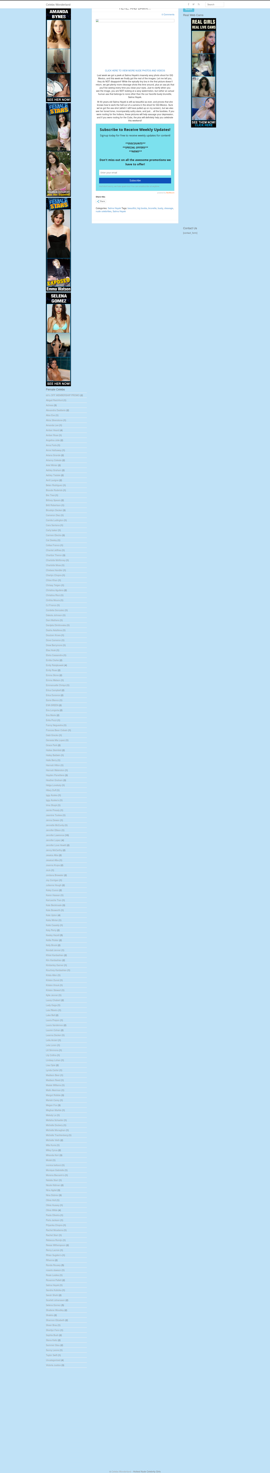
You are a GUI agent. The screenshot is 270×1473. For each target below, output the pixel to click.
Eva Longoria (52, 710)
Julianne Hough (53, 885)
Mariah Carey (52, 1100)
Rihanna (50, 1260)
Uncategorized (53, 1360)
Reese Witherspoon (55, 1245)
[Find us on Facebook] (188, 4)
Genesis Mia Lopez (55, 740)
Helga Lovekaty (53, 785)
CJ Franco (51, 605)
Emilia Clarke (52, 660)
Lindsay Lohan (53, 1060)
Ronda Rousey (53, 1265)
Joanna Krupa (53, 865)
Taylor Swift (51, 1355)
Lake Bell (50, 1015)
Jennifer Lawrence (55, 835)
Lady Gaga (51, 1005)
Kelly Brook (51, 945)
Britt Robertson (53, 505)
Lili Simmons (52, 1050)
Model (49, 1160)
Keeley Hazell (52, 935)
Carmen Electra (53, 535)
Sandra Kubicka (54, 1290)
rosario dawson (53, 1270)
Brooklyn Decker (54, 510)
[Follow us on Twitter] (193, 4)
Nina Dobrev (52, 1195)
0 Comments (168, 14)
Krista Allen (51, 975)
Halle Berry (51, 760)
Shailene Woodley (55, 1310)
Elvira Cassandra (54, 655)
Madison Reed (53, 1080)
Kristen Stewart (53, 990)
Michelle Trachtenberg (57, 1135)
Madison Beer (53, 1075)
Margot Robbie (53, 1095)
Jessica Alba (52, 855)
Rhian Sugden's (54, 1255)
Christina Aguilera (54, 590)
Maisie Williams (53, 1085)
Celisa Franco (53, 545)
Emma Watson (53, 680)
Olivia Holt (51, 1200)
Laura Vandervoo (54, 1025)
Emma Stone (52, 675)
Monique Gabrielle (55, 1170)
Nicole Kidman (53, 1185)
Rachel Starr (52, 1235)
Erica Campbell (53, 690)
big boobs (142, 208)
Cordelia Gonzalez (55, 610)
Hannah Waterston (55, 770)
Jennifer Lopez (53, 840)
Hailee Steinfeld (53, 750)
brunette (152, 208)
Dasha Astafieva (54, 630)
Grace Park (51, 745)
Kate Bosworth (53, 910)
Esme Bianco (52, 700)
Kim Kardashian (54, 960)
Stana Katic (51, 1340)
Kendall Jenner (53, 950)
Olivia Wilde (52, 1210)
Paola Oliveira (53, 1215)
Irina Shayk (51, 805)
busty (160, 208)
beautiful (132, 208)
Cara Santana (53, 525)
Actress (49, 405)
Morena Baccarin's (55, 1175)
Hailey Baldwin (53, 755)
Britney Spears (53, 500)
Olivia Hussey (52, 1205)
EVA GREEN (52, 705)
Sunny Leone (52, 1350)
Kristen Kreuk (52, 985)
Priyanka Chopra (54, 1225)
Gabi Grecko (52, 735)
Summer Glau (53, 1345)
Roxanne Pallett (54, 1280)
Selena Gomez (53, 1305)
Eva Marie (51, 715)
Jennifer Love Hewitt (56, 845)
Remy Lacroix (53, 1250)
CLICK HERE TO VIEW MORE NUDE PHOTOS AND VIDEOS (135, 70)
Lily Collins (51, 1055)
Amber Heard (52, 430)
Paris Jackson (53, 1220)
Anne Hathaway (54, 450)
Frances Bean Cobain (57, 730)
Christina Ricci (53, 595)
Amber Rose (52, 435)
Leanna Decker (53, 1035)
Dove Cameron (53, 640)
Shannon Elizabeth (55, 1320)
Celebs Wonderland (58, 4)
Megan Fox (51, 1105)
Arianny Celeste (54, 460)
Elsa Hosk (51, 650)
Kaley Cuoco (52, 890)
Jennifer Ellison (53, 830)
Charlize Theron (54, 555)
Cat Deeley (51, 540)
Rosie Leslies (52, 1275)
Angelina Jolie (53, 440)
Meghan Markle (53, 1110)
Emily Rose (51, 670)
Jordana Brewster (54, 875)
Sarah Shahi (52, 1295)
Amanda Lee (52, 425)
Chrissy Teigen (53, 585)
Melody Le (51, 1115)
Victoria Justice (53, 1365)
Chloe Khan (52, 580)
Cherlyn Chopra (54, 575)
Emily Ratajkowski (55, 665)
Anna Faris (51, 445)
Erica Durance (53, 695)
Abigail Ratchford (54, 400)
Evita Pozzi (51, 720)
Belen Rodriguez (54, 485)
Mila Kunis (51, 1145)
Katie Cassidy (52, 925)
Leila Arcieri (52, 1040)
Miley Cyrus (52, 1150)
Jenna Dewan (53, 820)
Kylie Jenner (52, 995)
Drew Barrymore (54, 645)
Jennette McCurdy (55, 825)
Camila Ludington (54, 520)
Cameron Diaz (53, 515)
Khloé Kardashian (54, 955)
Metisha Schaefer (54, 1120)
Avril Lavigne (52, 480)
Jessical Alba (52, 860)
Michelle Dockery (54, 1125)
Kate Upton (51, 915)
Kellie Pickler (52, 940)
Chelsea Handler (54, 570)
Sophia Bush (52, 1335)
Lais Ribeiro (52, 1010)
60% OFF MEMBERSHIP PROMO (63, 395)
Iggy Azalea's (52, 800)
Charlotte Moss (53, 565)
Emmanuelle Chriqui (56, 685)
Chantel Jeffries (53, 550)
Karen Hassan (53, 895)
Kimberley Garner (54, 965)
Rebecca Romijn (54, 1240)
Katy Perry (51, 930)
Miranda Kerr (52, 1155)
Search (188, 9)
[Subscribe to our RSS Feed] (199, 4)
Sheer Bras (51, 1325)
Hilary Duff (51, 790)
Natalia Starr (52, 1180)
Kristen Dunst (52, 980)
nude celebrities (103, 211)
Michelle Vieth (53, 1140)
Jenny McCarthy (54, 850)
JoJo (48, 870)
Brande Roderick (54, 490)
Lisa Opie (50, 1065)
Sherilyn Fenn (53, 1330)
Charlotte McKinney (55, 560)
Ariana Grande (53, 455)
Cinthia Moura (53, 600)
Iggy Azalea (52, 795)
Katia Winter (52, 920)
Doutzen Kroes (53, 635)
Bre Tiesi (50, 495)
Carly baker (51, 530)
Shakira (49, 1315)
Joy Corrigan (52, 880)
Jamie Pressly (53, 810)
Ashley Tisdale (53, 475)
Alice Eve (50, 415)
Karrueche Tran (53, 900)
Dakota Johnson (54, 615)
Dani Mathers (52, 620)
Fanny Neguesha (54, 725)
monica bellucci (53, 1165)
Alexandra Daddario (56, 410)
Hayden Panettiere (55, 775)
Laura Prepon (53, 1020)
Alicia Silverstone (54, 420)
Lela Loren (51, 1045)
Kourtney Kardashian (56, 970)
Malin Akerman (53, 1090)
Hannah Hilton (53, 765)
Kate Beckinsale (54, 905)
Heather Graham (54, 780)
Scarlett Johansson (55, 1300)
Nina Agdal (51, 1190)
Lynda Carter (52, 1070)
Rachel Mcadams (54, 1230)
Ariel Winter (51, 465)
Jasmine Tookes (54, 815)
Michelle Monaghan (55, 1130)
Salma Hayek (114, 208)
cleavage (168, 208)
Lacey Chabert (53, 1000)
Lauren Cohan (53, 1030)
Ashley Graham (53, 470)
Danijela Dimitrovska (56, 625)
